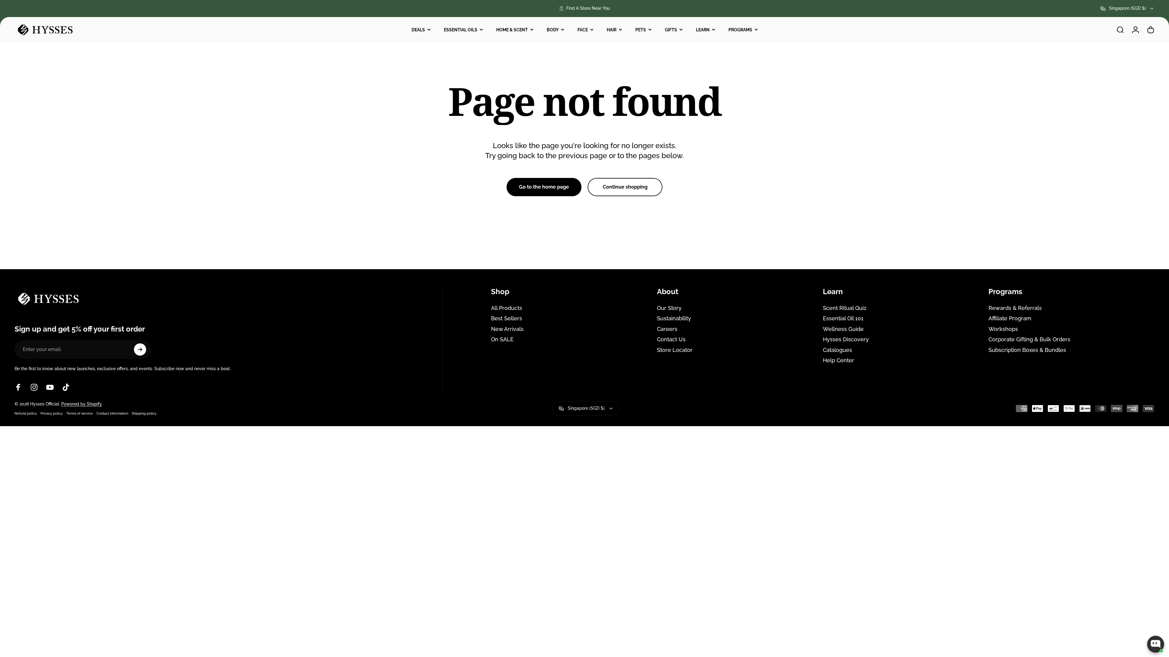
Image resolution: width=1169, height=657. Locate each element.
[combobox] (1127, 8)
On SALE (502, 339)
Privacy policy (51, 413)
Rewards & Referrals (1015, 308)
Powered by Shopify (81, 403)
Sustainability (674, 318)
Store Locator (675, 350)
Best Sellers (506, 318)
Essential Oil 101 (843, 318)
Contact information (112, 413)
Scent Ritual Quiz (844, 308)
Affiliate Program (1009, 318)
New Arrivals (507, 329)
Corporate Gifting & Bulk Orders (1029, 339)
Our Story (669, 308)
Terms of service (79, 413)
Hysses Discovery (846, 339)
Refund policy (26, 413)
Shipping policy (144, 413)
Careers (667, 329)
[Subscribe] (140, 349)
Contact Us (671, 339)
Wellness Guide (843, 329)
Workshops (1003, 329)
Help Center (838, 360)
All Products (506, 308)
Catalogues (837, 350)
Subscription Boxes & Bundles (1027, 350)
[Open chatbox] (1155, 644)
